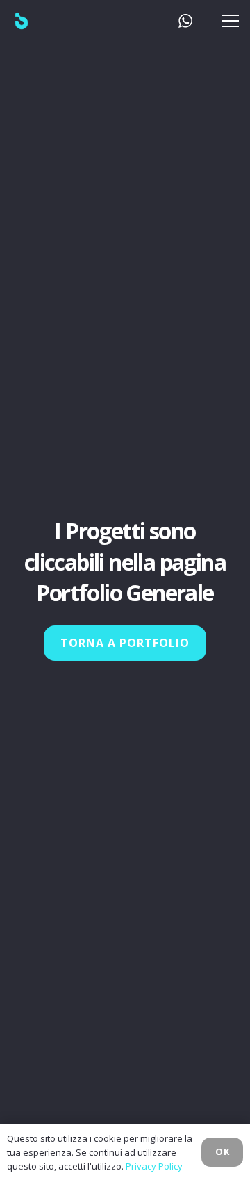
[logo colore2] (43, 20)
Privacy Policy (154, 1166)
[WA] (185, 21)
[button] (228, 21)
